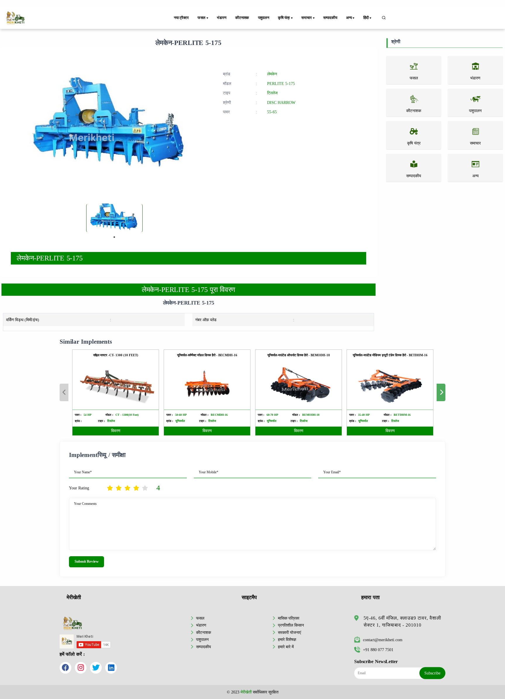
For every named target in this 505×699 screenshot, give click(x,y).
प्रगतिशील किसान (291, 625)
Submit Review (86, 561)
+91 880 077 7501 (378, 649)
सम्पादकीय (330, 18)
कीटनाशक (242, 18)
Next (441, 392)
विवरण (115, 431)
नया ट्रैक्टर (181, 18)
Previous (64, 392)
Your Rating (79, 488)
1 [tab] (114, 237)
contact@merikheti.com (382, 639)
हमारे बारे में (286, 646)
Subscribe (432, 673)
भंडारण (221, 18)
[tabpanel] (114, 218)
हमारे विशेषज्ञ (287, 639)
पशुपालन (263, 18)
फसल (200, 618)
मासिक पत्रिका (288, 618)
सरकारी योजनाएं (289, 632)
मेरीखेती (246, 692)
